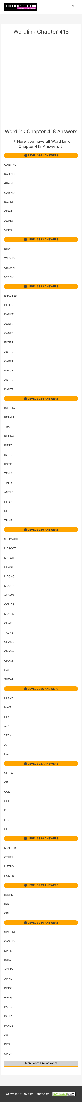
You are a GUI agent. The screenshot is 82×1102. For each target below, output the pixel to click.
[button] (73, 7)
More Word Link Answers (41, 1063)
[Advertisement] (41, 83)
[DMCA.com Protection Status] (64, 1093)
